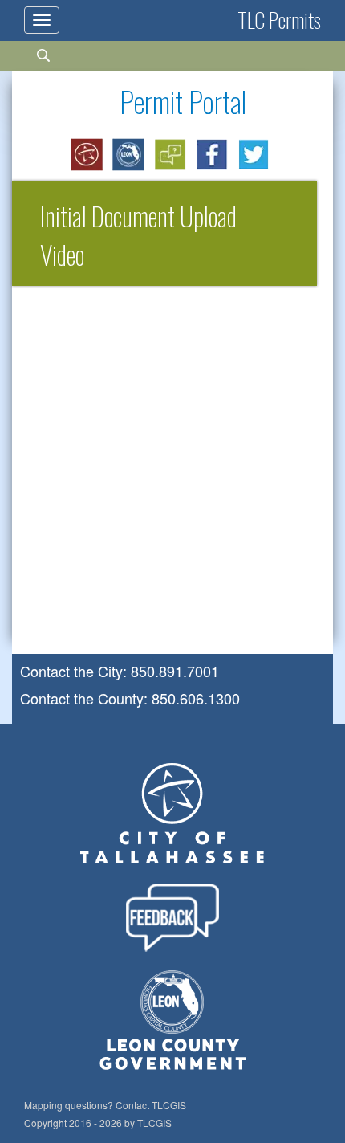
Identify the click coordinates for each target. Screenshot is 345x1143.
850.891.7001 (175, 670)
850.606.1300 (196, 698)
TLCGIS (169, 1105)
